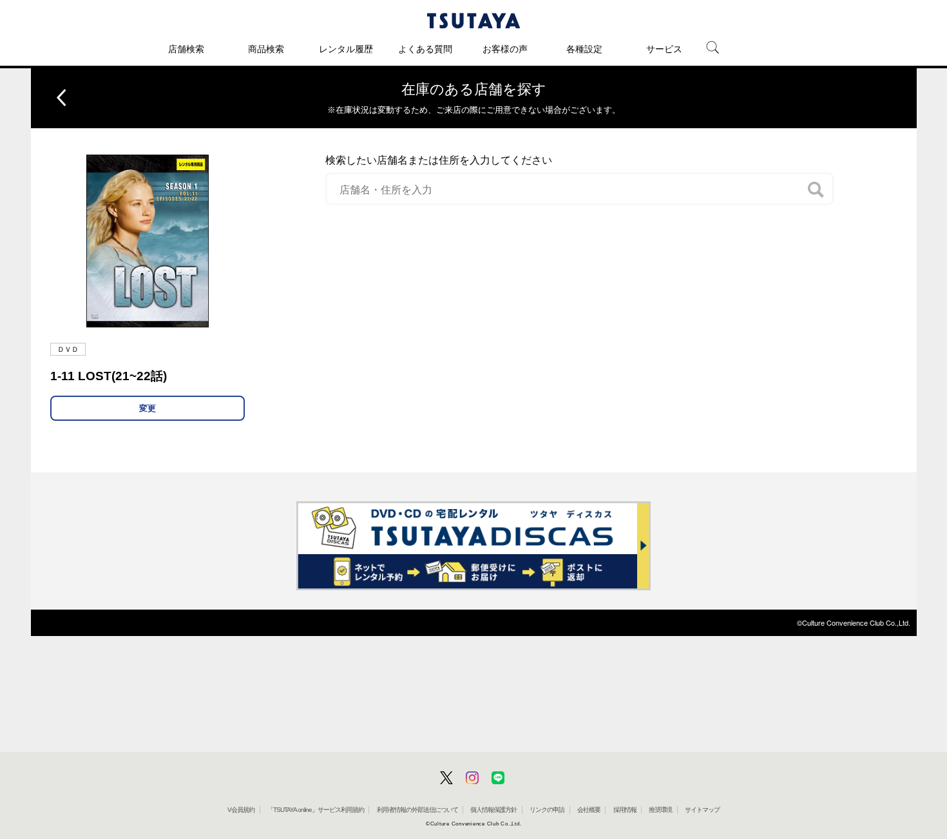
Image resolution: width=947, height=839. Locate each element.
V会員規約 (240, 809)
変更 (147, 408)
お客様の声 (505, 49)
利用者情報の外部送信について (417, 809)
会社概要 (588, 809)
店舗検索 (186, 49)
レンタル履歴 (346, 49)
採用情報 (624, 809)
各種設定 (584, 49)
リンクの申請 (547, 809)
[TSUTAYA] (473, 20)
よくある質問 (425, 49)
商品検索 (266, 49)
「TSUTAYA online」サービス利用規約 (315, 809)
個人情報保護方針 (493, 809)
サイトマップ (702, 809)
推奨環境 (660, 809)
